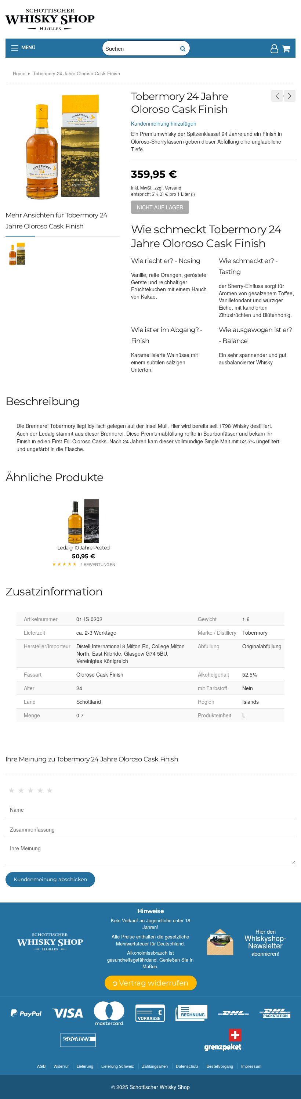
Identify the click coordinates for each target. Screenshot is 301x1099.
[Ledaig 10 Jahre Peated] (83, 521)
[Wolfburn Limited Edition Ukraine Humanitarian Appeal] (289, 96)
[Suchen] (182, 48)
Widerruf (61, 1066)
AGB (41, 1066)
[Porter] (50, 18)
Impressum (251, 1066)
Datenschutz (187, 1066)
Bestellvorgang (220, 1066)
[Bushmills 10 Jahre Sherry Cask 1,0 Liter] (277, 96)
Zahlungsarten (155, 1066)
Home (19, 73)
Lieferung (85, 1066)
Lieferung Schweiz (117, 1066)
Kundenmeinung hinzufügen (163, 123)
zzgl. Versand (168, 187)
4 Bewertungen (97, 564)
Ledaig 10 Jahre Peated (83, 547)
